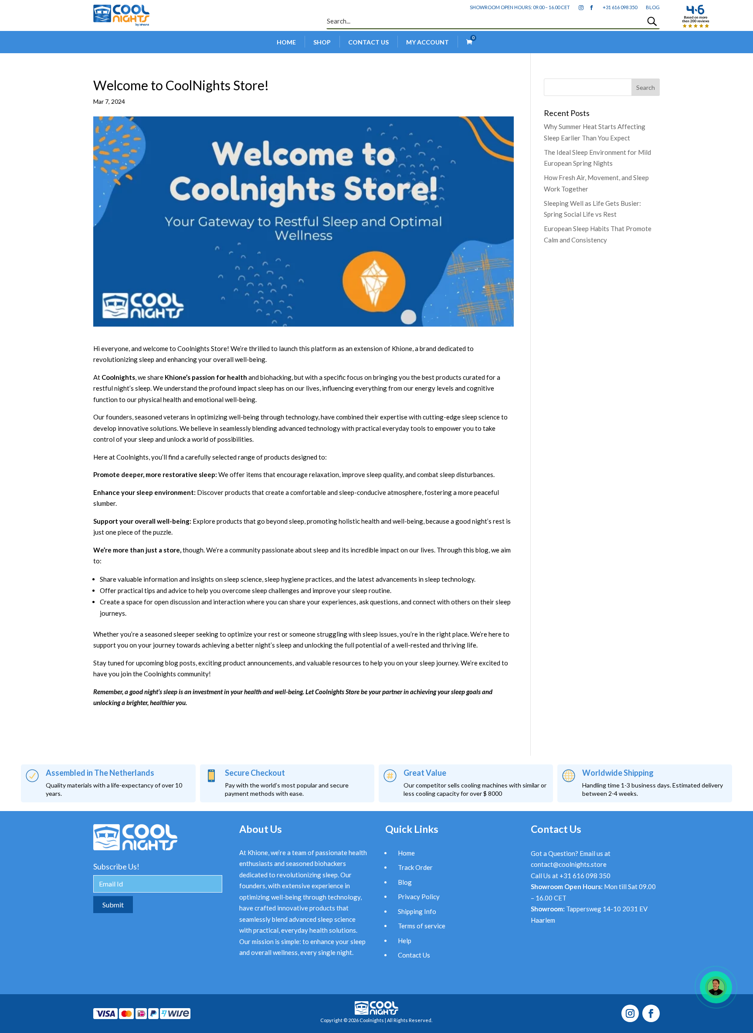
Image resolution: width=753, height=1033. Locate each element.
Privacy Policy (419, 896)
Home (286, 42)
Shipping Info (417, 911)
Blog (405, 882)
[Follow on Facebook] (651, 1013)
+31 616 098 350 (620, 7)
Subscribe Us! (116, 866)
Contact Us (368, 42)
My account (427, 42)
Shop (322, 42)
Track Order (415, 867)
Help (404, 940)
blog (653, 7)
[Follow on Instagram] (630, 1013)
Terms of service (421, 926)
